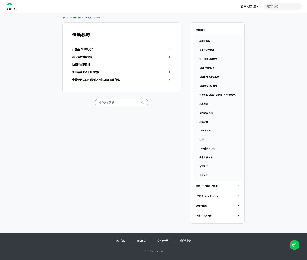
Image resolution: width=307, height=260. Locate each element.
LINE (9, 3)
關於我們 (120, 240)
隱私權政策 (162, 240)
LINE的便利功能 (75, 17)
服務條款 (141, 240)
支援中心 (11, 8)
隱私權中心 (185, 240)
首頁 (64, 17)
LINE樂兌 (87, 17)
